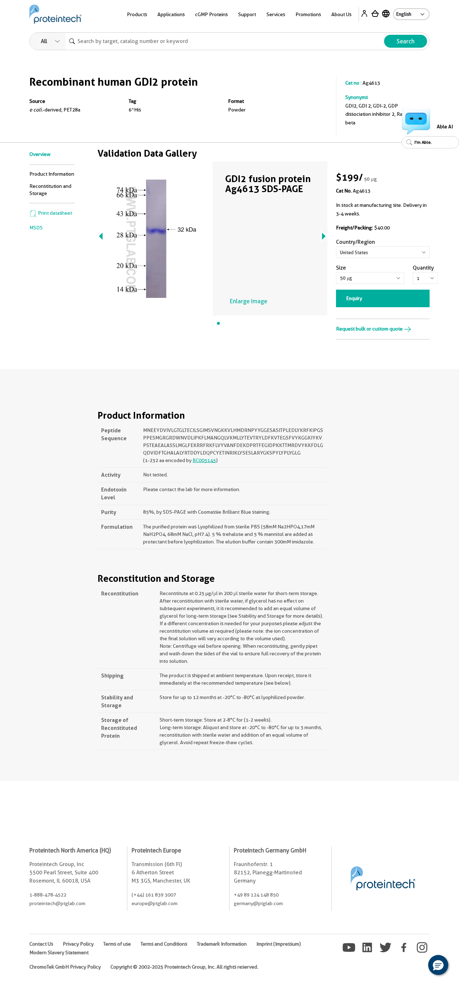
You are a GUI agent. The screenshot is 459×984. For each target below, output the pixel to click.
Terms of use (117, 944)
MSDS (36, 227)
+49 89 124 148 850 (256, 895)
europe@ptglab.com (155, 903)
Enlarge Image (248, 301)
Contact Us (41, 944)
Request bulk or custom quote (370, 329)
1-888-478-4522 (47, 895)
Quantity (423, 268)
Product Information (51, 174)
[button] (438, 965)
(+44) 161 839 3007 (154, 895)
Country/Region (355, 242)
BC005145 (204, 460)
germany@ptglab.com (258, 903)
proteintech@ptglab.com (57, 903)
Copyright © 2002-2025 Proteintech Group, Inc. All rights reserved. (184, 967)
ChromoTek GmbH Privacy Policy (65, 967)
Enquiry (354, 298)
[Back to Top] (416, 966)
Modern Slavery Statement (59, 952)
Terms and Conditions (164, 944)
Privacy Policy (78, 944)
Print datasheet (54, 213)
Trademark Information (222, 944)
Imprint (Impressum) (278, 944)
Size (341, 268)
